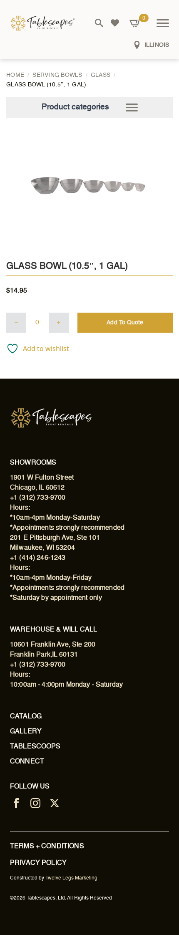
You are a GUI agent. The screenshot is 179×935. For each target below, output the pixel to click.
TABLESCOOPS (35, 746)
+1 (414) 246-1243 (38, 558)
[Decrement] (16, 323)
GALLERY (26, 731)
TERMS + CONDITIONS (47, 846)
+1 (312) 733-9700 (38, 498)
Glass (100, 75)
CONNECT (27, 761)
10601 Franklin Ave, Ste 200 (52, 645)
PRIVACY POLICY (38, 863)
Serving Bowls (57, 75)
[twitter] (54, 803)
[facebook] (16, 803)
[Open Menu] (163, 23)
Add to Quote (125, 323)
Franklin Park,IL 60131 (44, 655)
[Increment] (59, 323)
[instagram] (35, 803)
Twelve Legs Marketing (71, 878)
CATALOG (26, 716)
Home (15, 75)
